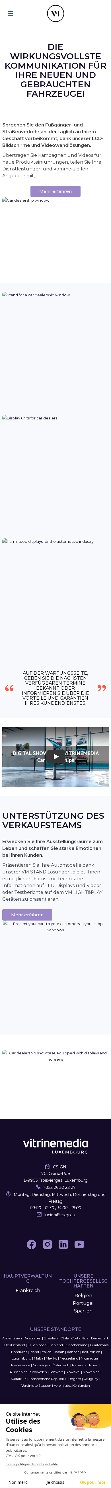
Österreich (60, 1365)
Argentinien (12, 1338)
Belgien (83, 1295)
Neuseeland (69, 1358)
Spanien (83, 1311)
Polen (93, 1365)
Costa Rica (80, 1338)
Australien (32, 1338)
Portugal (83, 1303)
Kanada (73, 1352)
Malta (38, 1358)
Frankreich (28, 1290)
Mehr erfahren (55, 191)
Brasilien (51, 1338)
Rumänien (19, 1372)
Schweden (38, 1372)
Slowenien (91, 1372)
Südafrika (18, 1379)
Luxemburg (21, 1358)
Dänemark (100, 1338)
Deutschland (14, 1345)
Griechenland (76, 1345)
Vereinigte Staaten (36, 1385)
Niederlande (20, 1365)
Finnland (55, 1345)
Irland (34, 1352)
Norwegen (41, 1365)
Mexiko (51, 1358)
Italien (47, 1352)
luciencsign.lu (59, 1214)
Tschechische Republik (47, 1379)
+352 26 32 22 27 (60, 1187)
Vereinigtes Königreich (72, 1385)
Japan (59, 1352)
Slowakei (73, 1372)
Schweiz (56, 1372)
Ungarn (74, 1379)
